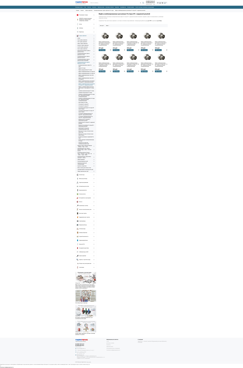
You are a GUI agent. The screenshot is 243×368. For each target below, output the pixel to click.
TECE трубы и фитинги (82, 41)
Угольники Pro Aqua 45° (84, 106)
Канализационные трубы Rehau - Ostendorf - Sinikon (84, 157)
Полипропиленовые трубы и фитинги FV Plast (84, 54)
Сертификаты (123, 7)
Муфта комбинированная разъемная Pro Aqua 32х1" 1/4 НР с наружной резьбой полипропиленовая (147, 64)
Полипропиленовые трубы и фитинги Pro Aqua (84, 63)
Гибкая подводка (81, 159)
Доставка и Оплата (110, 7)
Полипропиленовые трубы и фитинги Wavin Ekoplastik (84, 60)
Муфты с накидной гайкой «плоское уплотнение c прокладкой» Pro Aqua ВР (86, 88)
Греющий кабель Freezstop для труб (85, 169)
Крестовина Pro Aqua (83, 102)
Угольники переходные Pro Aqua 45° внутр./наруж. (86, 111)
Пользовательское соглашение (113, 348)
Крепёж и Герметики (82, 166)
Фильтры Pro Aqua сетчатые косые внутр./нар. (86, 132)
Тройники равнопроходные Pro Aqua (86, 90)
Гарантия (117, 7)
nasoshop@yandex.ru (81, 348)
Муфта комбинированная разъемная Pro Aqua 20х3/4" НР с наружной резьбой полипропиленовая (118, 43)
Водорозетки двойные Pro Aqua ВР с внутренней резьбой (86, 126)
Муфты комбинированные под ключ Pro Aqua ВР (86, 76)
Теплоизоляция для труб (83, 161)
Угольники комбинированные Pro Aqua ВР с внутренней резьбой (86, 114)
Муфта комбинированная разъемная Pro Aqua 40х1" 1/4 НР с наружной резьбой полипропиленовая (161, 64)
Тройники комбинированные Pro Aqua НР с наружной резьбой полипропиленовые (87, 99)
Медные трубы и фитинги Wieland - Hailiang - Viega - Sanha (85, 146)
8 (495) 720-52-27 (150, 1)
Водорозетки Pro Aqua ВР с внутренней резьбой (84, 120)
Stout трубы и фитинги (82, 40)
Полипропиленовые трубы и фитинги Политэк (84, 57)
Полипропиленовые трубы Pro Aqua (85, 66)
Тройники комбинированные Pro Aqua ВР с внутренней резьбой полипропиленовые (87, 95)
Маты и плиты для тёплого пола (84, 167)
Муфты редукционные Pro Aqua (85, 69)
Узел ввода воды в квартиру (81, 302)
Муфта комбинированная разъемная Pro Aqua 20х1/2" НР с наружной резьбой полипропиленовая (104, 43)
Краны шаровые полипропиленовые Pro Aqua (86, 140)
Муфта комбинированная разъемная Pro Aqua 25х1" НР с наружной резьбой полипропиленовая (105, 64)
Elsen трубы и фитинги (82, 48)
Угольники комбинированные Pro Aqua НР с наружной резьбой (86, 117)
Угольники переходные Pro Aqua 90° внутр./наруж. (86, 108)
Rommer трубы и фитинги (83, 45)
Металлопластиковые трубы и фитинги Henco (84, 51)
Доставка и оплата (110, 343)
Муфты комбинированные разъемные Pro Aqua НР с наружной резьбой (87, 84)
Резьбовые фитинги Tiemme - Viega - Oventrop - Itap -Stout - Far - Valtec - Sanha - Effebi (85, 153)
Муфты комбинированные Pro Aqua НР (87, 73)
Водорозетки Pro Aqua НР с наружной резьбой (87, 123)
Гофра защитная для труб (83, 171)
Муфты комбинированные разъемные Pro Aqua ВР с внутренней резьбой (86, 81)
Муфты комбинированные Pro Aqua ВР (87, 71)
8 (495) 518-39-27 (150, 2)
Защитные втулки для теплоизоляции (82, 164)
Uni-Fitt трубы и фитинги (83, 47)
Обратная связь (101, 7)
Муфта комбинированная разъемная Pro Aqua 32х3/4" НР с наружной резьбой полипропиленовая (118, 64)
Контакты (94, 7)
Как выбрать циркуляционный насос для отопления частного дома (84, 318)
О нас (85, 7)
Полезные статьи (79, 7)
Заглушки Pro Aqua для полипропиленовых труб (84, 143)
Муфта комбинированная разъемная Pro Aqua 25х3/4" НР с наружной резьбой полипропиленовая (160, 43)
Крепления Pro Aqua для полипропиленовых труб (84, 129)
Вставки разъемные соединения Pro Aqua (86, 137)
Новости (89, 7)
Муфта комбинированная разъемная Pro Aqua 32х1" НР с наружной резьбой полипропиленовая (133, 64)
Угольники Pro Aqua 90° (84, 104)
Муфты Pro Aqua (82, 68)
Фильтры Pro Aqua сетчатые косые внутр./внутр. (86, 134)
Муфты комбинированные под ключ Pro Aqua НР (86, 79)
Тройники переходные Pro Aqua (85, 92)
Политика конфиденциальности (113, 350)
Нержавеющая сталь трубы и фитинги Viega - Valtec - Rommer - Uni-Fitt (85, 149)
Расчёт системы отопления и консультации (144, 7)
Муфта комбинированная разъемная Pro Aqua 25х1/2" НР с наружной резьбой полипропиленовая (146, 43)
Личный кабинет (130, 7)
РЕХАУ (79, 38)
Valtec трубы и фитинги (82, 43)
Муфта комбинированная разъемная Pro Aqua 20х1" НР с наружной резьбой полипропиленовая (133, 43)
